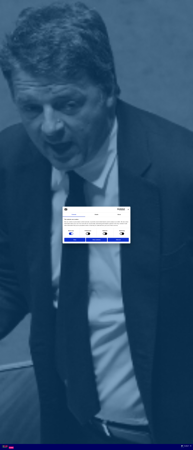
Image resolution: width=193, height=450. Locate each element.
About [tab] (119, 214)
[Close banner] (128, 209)
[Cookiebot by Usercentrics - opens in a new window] (118, 209)
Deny (75, 239)
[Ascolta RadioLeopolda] (182, 446)
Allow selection (97, 239)
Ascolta (186, 446)
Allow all (118, 239)
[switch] (88, 233)
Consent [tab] (74, 214)
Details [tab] (96, 214)
